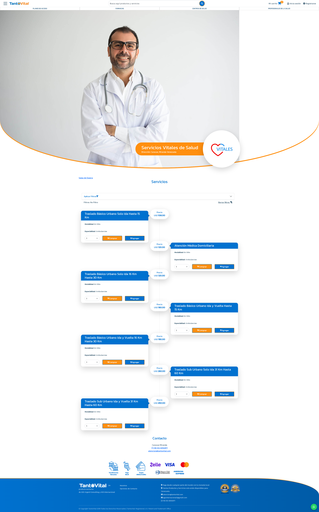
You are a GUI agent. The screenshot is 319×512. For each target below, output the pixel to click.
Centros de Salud (199, 8)
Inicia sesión (295, 3)
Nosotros (123, 485)
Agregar (135, 238)
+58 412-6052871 (160, 447)
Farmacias (120, 8)
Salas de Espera (86, 177)
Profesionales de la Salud (279, 8)
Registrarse (310, 3)
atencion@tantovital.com (159, 450)
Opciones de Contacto (128, 488)
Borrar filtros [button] (224, 202)
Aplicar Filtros (90, 196)
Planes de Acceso (40, 8)
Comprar (113, 238)
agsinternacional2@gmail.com (175, 497)
